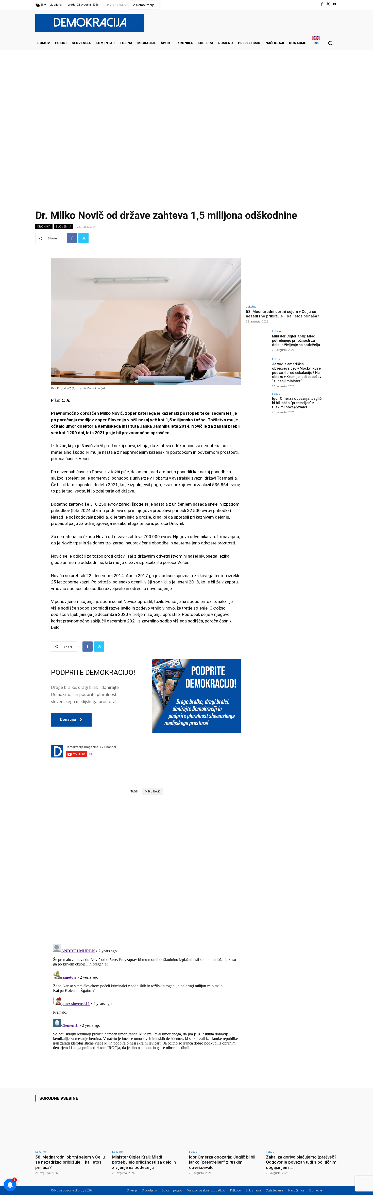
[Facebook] (321, 4)
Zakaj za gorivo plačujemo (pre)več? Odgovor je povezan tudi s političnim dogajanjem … (301, 1162)
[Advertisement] (186, 101)
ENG (316, 43)
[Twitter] (328, 4)
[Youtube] (334, 4)
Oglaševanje (274, 1190)
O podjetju (149, 1190)
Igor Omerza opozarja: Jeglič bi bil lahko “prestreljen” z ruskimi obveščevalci (296, 402)
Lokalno (251, 306)
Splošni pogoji (172, 1190)
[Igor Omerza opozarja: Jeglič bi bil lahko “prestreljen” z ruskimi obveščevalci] (257, 403)
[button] (330, 43)
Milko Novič (152, 791)
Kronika (43, 226)
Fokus (276, 359)
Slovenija (63, 226)
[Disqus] (146, 869)
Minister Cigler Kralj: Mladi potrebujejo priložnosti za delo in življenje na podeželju (296, 340)
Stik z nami (253, 1190)
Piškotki (235, 1190)
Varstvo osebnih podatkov (206, 1190)
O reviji (132, 1190)
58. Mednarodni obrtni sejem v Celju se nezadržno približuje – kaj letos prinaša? (282, 313)
